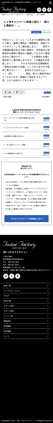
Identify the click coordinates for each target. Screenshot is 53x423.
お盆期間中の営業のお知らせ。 (14, 136)
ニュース (9, 15)
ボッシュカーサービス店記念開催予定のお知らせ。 (19, 119)
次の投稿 (45, 96)
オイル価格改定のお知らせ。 (14, 153)
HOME (3, 15)
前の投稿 (8, 96)
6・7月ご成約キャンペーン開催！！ (16, 145)
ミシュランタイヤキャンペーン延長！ (17, 127)
